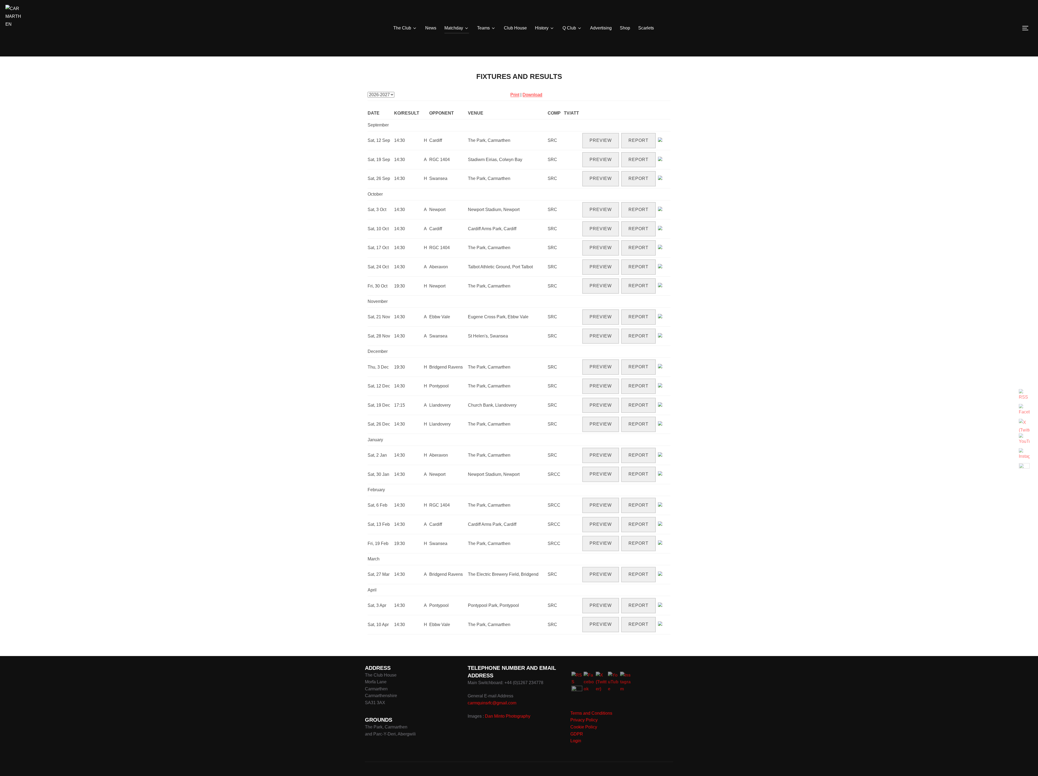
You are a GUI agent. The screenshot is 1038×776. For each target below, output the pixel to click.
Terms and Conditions (591, 713)
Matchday (453, 28)
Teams (483, 28)
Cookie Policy (583, 727)
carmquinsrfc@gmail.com (492, 703)
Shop (625, 28)
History (541, 28)
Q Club (569, 28)
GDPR (576, 734)
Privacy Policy (584, 720)
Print (514, 94)
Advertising (601, 28)
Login (575, 740)
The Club (402, 28)
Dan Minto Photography (507, 716)
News (430, 28)
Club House (515, 28)
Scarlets (646, 28)
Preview (601, 140)
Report (638, 140)
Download (532, 94)
